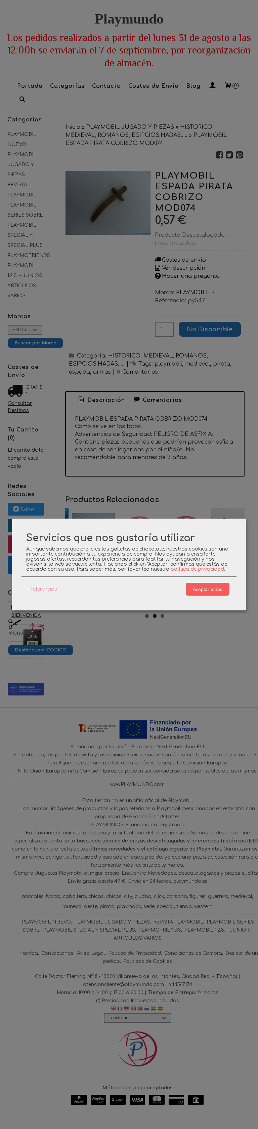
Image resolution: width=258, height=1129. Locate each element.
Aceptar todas (207, 589)
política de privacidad (197, 569)
